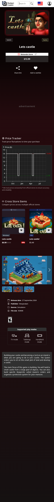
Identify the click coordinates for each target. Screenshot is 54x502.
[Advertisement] (27, 106)
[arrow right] (49, 270)
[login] (49, 3)
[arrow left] (4, 270)
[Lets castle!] (40, 226)
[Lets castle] (13, 226)
